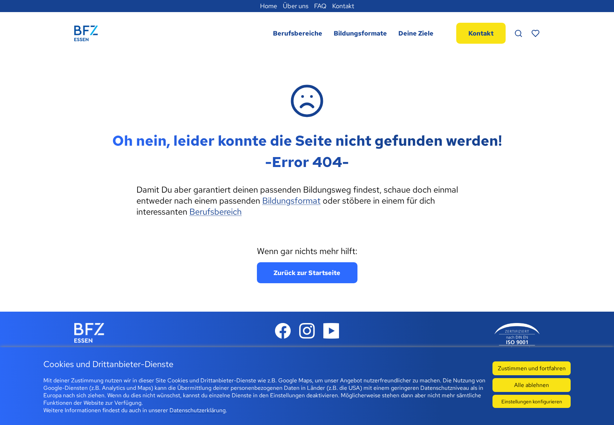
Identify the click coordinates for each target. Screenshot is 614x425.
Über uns (295, 6)
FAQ (320, 6)
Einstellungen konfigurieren (531, 401)
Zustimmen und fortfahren (532, 368)
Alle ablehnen (531, 385)
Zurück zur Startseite (307, 273)
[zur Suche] (518, 33)
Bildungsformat (291, 200)
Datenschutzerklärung (197, 410)
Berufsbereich (215, 211)
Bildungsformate (360, 33)
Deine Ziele (415, 33)
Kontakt (343, 6)
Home (268, 6)
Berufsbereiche (297, 33)
